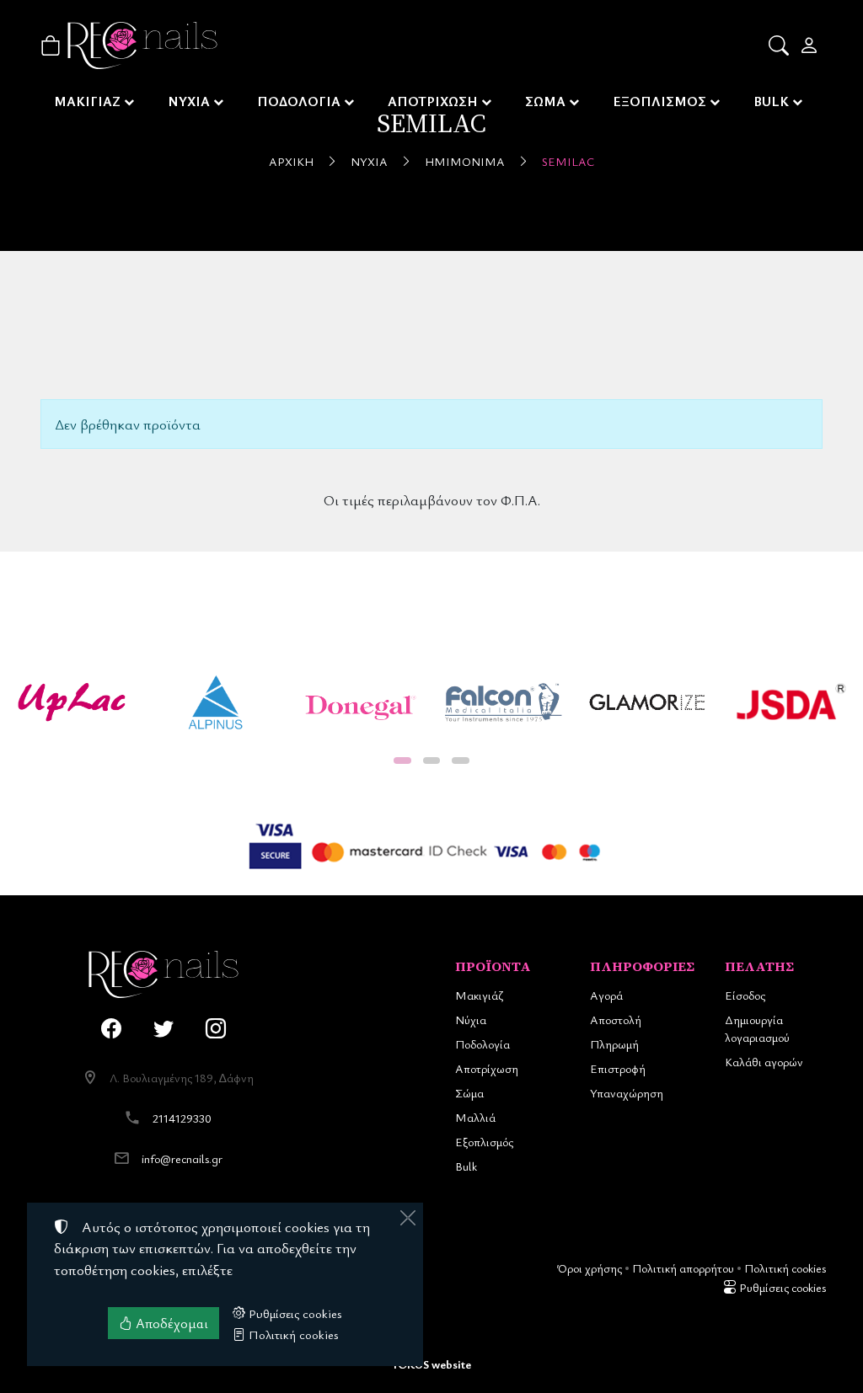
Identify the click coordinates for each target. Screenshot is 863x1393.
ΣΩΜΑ (545, 101)
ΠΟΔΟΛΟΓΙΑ (298, 101)
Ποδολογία (482, 1044)
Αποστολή (615, 1019)
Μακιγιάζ (479, 995)
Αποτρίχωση (486, 1068)
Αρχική (291, 161)
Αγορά (606, 995)
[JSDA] (791, 702)
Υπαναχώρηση (626, 1093)
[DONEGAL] (359, 702)
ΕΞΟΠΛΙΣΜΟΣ (659, 101)
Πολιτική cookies (785, 1268)
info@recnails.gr (182, 1158)
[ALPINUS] (216, 702)
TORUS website (431, 1364)
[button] (780, 45)
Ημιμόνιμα (465, 161)
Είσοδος (745, 995)
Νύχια (369, 161)
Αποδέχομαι (170, 1323)
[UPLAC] (72, 702)
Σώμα (469, 1093)
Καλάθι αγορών (764, 1062)
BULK (771, 101)
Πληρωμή (614, 1044)
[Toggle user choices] (810, 45)
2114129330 (182, 1118)
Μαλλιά (475, 1117)
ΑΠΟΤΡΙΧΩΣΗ (433, 101)
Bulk (466, 1166)
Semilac (568, 161)
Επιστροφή (618, 1068)
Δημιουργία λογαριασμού (757, 1028)
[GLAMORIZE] (647, 702)
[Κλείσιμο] (408, 1218)
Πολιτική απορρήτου (683, 1268)
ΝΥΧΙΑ (189, 101)
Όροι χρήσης (589, 1268)
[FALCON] (503, 702)
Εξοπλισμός (484, 1142)
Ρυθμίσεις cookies (781, 1287)
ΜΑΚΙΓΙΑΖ (87, 101)
